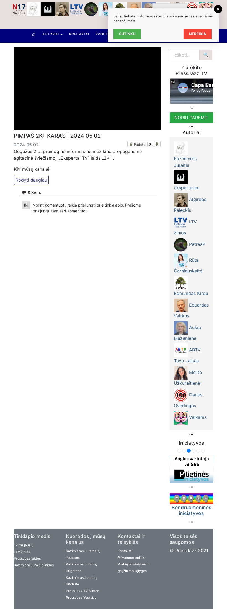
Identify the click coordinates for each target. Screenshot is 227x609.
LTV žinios (22, 552)
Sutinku (127, 34)
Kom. (34, 192)
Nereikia (197, 34)
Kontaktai (79, 34)
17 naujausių (23, 545)
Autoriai (51, 34)
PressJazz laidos (27, 558)
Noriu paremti (191, 117)
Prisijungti (106, 34)
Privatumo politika (132, 558)
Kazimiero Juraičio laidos (34, 565)
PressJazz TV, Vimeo (82, 591)
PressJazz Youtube (81, 597)
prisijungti (42, 210)
